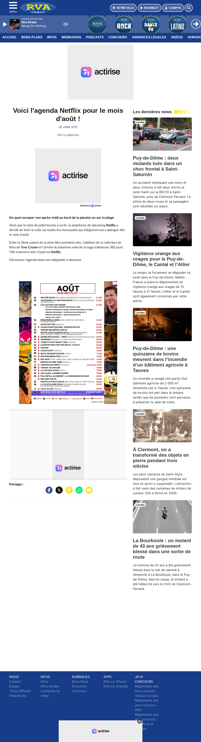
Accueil (9, 37)
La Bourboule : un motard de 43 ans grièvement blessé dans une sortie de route (162, 549)
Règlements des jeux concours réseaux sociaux (147, 691)
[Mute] (66, 24)
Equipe (14, 686)
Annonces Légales (149, 37)
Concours (118, 37)
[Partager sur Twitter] (58, 492)
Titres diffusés (19, 691)
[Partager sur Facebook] (48, 492)
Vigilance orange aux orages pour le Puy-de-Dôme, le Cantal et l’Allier (161, 259)
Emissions (79, 686)
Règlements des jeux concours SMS (146, 705)
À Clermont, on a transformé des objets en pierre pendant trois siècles (161, 458)
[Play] (5, 24)
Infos (52, 37)
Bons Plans (31, 37)
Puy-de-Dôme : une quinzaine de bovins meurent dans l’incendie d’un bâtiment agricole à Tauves (160, 359)
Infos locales (50, 686)
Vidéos (177, 37)
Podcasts (95, 37)
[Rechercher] (189, 8)
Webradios (71, 37)
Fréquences (17, 696)
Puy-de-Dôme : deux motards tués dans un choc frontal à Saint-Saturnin (157, 166)
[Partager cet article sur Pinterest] (68, 492)
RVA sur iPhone (114, 681)
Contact (15, 681)
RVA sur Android (115, 686)
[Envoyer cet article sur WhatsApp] (78, 492)
